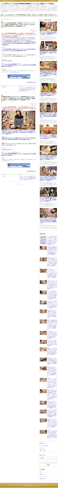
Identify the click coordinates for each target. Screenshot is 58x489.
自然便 (20, 90)
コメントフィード (43, 476)
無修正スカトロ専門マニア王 (49, 14)
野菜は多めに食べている (25, 90)
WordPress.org (42, 478)
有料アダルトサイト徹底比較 (37, 14)
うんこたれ (21, 87)
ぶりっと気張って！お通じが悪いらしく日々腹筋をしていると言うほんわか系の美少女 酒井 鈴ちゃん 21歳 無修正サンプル (52, 343)
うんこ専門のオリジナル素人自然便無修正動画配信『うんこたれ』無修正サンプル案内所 (27, 3)
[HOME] (51, 0)
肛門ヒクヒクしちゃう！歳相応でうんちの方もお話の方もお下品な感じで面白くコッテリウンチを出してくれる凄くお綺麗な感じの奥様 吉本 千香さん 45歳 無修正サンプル (52, 434)
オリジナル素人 (22, 88)
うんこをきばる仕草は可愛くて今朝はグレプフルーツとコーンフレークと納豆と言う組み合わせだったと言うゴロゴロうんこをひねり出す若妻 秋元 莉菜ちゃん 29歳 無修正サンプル (19, 24)
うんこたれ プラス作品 (44, 445)
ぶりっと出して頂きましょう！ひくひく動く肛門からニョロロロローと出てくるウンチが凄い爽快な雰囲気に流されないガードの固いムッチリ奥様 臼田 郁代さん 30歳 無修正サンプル (52, 295)
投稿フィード (42, 474)
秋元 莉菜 (25, 89)
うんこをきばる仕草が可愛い (27, 87)
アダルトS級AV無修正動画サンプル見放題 (23, 14)
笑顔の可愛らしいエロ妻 (31, 89)
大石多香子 (30, 177)
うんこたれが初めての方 (9, 14)
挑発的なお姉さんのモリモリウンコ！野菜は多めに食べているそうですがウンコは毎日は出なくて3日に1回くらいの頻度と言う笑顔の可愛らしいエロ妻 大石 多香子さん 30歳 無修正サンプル (19, 98)
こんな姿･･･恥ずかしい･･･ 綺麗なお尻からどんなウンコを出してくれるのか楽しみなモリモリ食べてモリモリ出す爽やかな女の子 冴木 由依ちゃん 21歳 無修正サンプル (52, 314)
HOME (2, 14)
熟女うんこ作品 (42, 450)
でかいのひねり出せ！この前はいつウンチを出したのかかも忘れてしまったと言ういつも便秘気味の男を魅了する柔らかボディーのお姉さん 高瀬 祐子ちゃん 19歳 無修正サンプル (52, 284)
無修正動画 (22, 89)
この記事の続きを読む (31, 82)
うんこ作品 (34, 31)
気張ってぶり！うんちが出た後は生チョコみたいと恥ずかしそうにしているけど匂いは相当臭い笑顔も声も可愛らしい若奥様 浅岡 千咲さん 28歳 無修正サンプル (52, 352)
